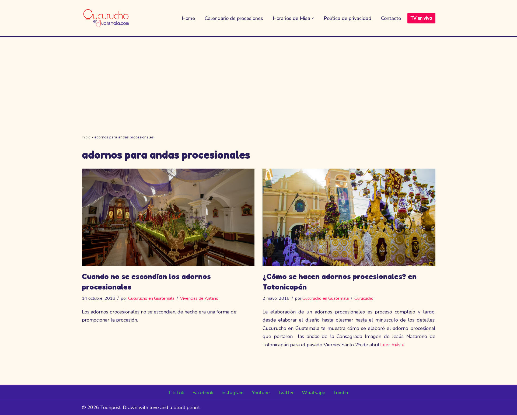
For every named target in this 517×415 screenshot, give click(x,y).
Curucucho (363, 298)
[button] (313, 18)
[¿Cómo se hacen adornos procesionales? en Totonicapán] (349, 217)
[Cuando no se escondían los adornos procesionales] (168, 217)
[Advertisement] (258, 77)
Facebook (202, 392)
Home (188, 18)
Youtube (261, 392)
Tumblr (341, 392)
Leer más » (392, 344)
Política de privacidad (347, 18)
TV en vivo (421, 18)
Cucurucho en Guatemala (151, 298)
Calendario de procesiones (234, 18)
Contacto (391, 18)
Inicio (86, 137)
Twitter (286, 392)
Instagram (232, 392)
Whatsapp (313, 392)
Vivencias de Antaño (199, 298)
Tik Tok (176, 392)
